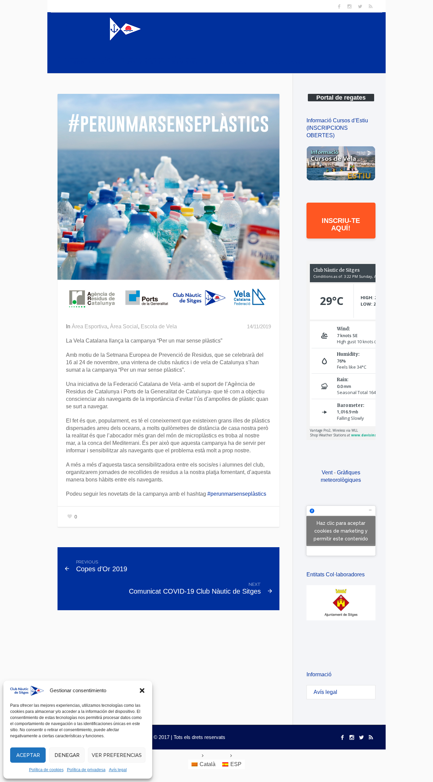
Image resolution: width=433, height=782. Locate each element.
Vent (327, 472)
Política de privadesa (86, 769)
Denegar (66, 755)
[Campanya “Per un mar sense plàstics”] (168, 204)
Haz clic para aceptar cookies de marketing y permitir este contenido (341, 530)
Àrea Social (124, 326)
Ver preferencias (117, 755)
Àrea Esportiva (89, 326)
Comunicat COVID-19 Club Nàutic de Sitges (195, 591)
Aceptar (28, 755)
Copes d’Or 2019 (101, 569)
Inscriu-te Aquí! (341, 224)
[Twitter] (360, 6)
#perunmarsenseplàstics (236, 494)
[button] (142, 690)
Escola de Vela (159, 326)
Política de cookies (46, 769)
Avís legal (118, 769)
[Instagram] (349, 6)
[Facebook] (339, 6)
